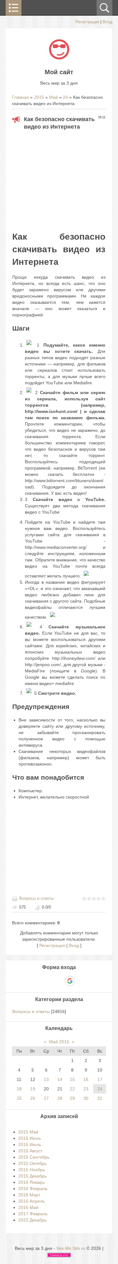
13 (46, 1079)
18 (19, 1088)
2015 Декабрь (32, 1175)
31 (99, 1098)
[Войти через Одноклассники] (81, 981)
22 (72, 1088)
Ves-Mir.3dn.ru (70, 1248)
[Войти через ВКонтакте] (48, 981)
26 (32, 1098)
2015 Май (28, 1131)
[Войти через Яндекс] (59, 981)
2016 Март (29, 1194)
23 (85, 1088)
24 (65, 97)
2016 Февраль (33, 1188)
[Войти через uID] (37, 981)
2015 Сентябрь (33, 1157)
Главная (20, 97)
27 (46, 1098)
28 (59, 1098)
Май (53, 97)
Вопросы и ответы (36, 898)
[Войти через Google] (70, 981)
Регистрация (87, 21)
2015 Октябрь (32, 1163)
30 (85, 1098)
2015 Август (30, 1150)
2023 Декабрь (32, 1219)
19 (32, 1088)
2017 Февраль (33, 1213)
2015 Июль (29, 1144)
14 (59, 1079)
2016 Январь (31, 1182)
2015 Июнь (29, 1138)
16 (85, 1079)
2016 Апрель (31, 1201)
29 (72, 1098)
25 (19, 1098)
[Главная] (59, 57)
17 (99, 1079)
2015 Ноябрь (31, 1169)
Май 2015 (59, 1041)
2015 (39, 97)
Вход (107, 21)
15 (72, 1079)
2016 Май (28, 1207)
